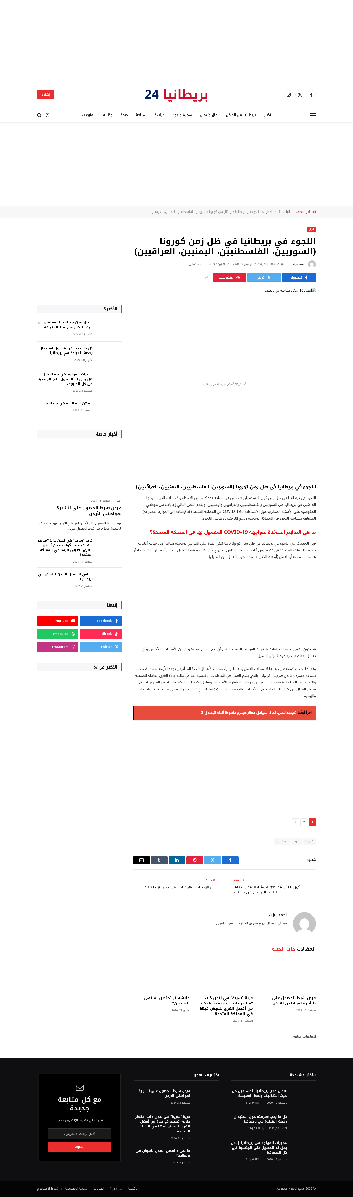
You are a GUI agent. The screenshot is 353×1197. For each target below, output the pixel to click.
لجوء (296, 841)
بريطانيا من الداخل (241, 115)
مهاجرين (282, 841)
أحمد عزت (299, 264)
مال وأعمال (209, 115)
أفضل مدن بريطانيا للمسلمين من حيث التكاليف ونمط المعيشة (65, 325)
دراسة (159, 115)
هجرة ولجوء (182, 115)
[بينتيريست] (332, 447)
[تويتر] (332, 423)
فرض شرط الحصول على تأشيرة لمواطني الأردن (294, 1000)
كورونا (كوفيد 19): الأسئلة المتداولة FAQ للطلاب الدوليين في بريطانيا (266, 890)
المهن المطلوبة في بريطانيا (69, 403)
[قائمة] (313, 115)
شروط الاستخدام (48, 1188)
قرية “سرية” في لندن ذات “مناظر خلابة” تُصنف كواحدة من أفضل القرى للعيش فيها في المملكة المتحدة (226, 1005)
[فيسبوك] (332, 410)
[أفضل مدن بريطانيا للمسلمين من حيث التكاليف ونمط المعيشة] (109, 329)
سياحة (141, 115)
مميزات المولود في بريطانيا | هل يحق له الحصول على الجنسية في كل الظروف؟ (65, 379)
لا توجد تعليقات (215, 264)
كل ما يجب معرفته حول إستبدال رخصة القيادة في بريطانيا (66, 351)
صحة (124, 115)
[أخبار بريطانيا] (176, 95)
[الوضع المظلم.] (47, 115)
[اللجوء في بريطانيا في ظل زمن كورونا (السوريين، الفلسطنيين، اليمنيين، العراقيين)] (224, 333)
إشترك (45, 94)
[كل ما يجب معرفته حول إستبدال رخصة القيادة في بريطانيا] (109, 354)
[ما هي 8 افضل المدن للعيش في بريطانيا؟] (109, 581)
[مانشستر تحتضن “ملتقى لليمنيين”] (161, 975)
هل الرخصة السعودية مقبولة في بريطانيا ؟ (180, 887)
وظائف (107, 115)
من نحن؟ (116, 1188)
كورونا (309, 841)
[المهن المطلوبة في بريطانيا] (109, 410)
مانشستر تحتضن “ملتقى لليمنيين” (167, 1000)
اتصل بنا (99, 1188)
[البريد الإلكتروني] (332, 459)
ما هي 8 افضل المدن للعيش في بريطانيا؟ (65, 577)
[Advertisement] (176, 40)
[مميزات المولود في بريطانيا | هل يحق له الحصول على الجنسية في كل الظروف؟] (109, 381)
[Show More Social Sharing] (206, 277)
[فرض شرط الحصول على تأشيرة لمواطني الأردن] (287, 975)
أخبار (267, 115)
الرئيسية (133, 1188)
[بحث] (39, 115)
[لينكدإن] (332, 435)
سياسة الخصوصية (76, 1188)
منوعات (87, 115)
